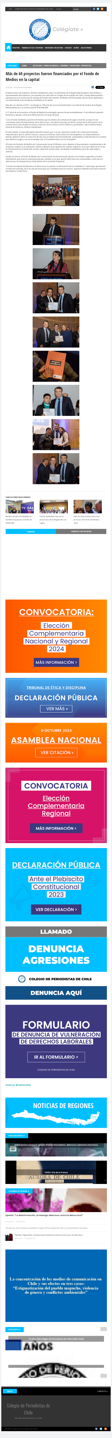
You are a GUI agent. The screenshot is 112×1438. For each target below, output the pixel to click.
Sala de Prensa (86, 48)
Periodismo (75, 65)
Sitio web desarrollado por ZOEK (28, 1418)
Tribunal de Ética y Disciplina (32, 48)
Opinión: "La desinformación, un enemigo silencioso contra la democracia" (44, 1215)
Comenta (31, 531)
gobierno (64, 65)
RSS (105, 1429)
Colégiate (68, 48)
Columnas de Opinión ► (19, 1191)
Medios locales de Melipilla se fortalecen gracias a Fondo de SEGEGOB (19, 519)
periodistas (86, 65)
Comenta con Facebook (81, 531)
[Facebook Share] (93, 87)
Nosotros (16, 48)
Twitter (101, 1429)
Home (8, 47)
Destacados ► (14, 1329)
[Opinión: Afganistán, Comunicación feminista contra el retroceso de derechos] (9, 1237)
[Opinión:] (56, 1200)
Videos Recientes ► (16, 1135)
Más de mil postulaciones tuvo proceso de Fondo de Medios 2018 (87, 519)
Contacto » (102, 1391)
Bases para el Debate (14, 55)
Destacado (38, 65)
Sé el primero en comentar (23, 87)
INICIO (10, 1391)
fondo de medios (51, 65)
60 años (76, 48)
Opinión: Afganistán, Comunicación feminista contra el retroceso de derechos (49, 1235)
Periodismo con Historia (54, 48)
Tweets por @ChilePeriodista (18, 1085)
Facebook (96, 1429)
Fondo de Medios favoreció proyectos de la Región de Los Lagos (53, 519)
